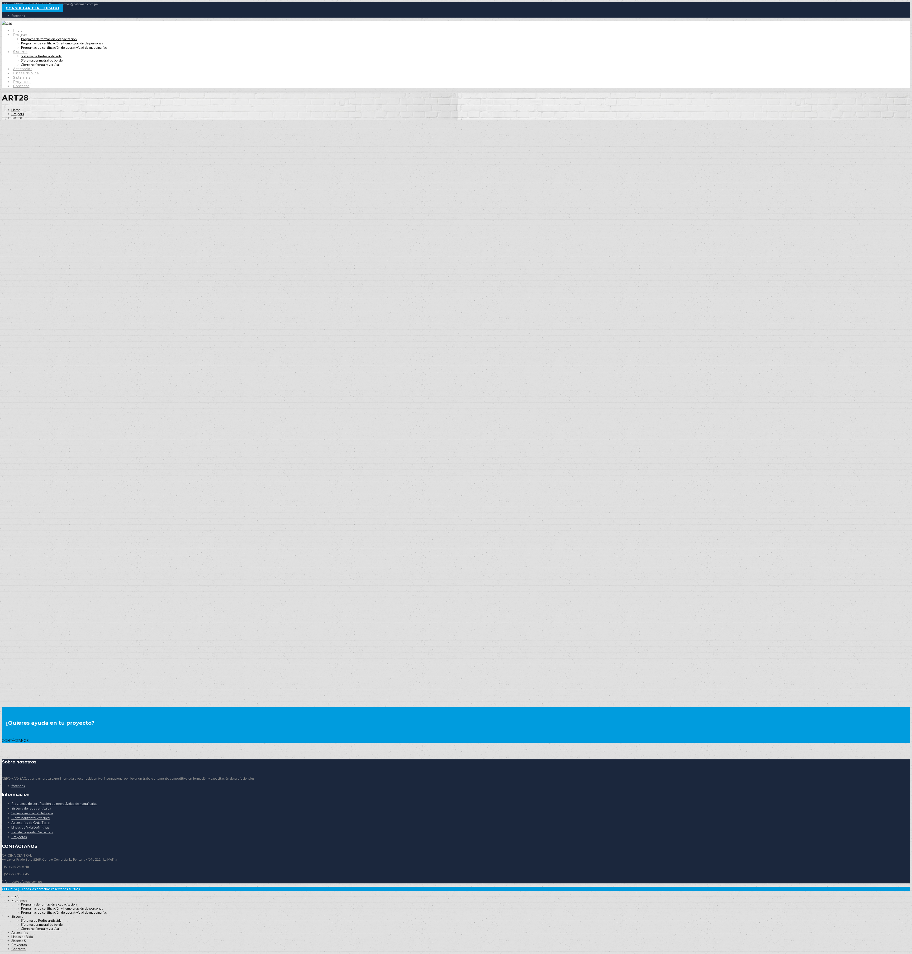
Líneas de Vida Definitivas (30, 827)
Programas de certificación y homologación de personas (62, 43)
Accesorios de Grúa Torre (30, 822)
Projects (17, 114)
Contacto (21, 86)
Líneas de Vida (26, 73)
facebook (18, 16)
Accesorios (22, 69)
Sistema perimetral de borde (42, 60)
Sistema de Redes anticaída (41, 56)
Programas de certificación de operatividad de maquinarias (64, 47)
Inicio (18, 30)
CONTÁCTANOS (15, 740)
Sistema (20, 52)
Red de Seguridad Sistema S (32, 832)
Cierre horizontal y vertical (40, 64)
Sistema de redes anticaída (31, 808)
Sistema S (22, 77)
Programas (23, 35)
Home (15, 110)
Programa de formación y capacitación (49, 39)
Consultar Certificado (32, 8)
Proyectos (22, 82)
